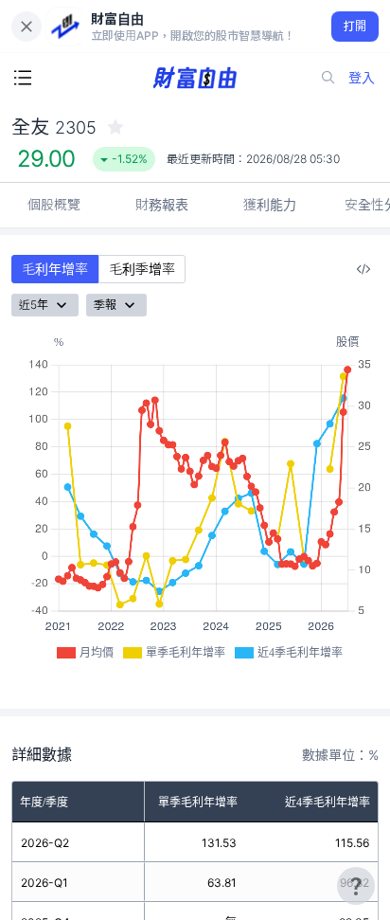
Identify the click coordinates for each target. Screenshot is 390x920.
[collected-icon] (115, 127)
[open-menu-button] (22, 77)
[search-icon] (328, 77)
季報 (105, 305)
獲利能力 (269, 204)
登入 (361, 77)
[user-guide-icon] (356, 886)
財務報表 (161, 204)
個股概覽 (53, 204)
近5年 (33, 305)
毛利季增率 (142, 269)
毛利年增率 (55, 269)
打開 (355, 26)
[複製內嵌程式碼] (363, 269)
